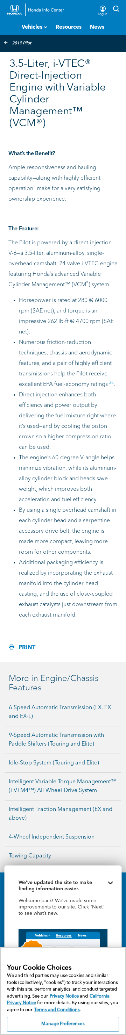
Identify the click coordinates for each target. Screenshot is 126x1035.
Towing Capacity (30, 856)
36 (111, 383)
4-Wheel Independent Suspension (51, 837)
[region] (63, 991)
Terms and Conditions (57, 1010)
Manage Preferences (62, 1024)
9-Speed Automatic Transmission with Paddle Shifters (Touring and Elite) (56, 740)
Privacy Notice (64, 996)
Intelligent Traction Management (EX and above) (60, 814)
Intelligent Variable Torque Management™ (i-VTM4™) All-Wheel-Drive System (63, 786)
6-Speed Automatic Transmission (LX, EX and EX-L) (60, 712)
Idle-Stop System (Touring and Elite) (54, 763)
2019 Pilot (21, 43)
